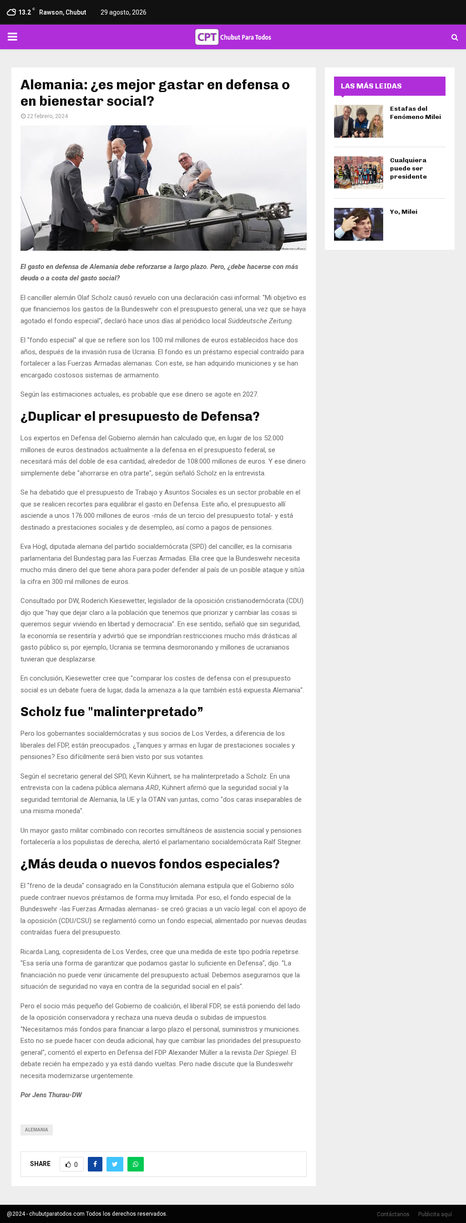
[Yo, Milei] (358, 224)
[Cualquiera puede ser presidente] (358, 172)
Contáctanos (393, 1214)
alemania (36, 1129)
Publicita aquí (435, 1214)
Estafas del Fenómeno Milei (415, 113)
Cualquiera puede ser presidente (408, 168)
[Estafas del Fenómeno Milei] (358, 121)
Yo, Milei (403, 212)
